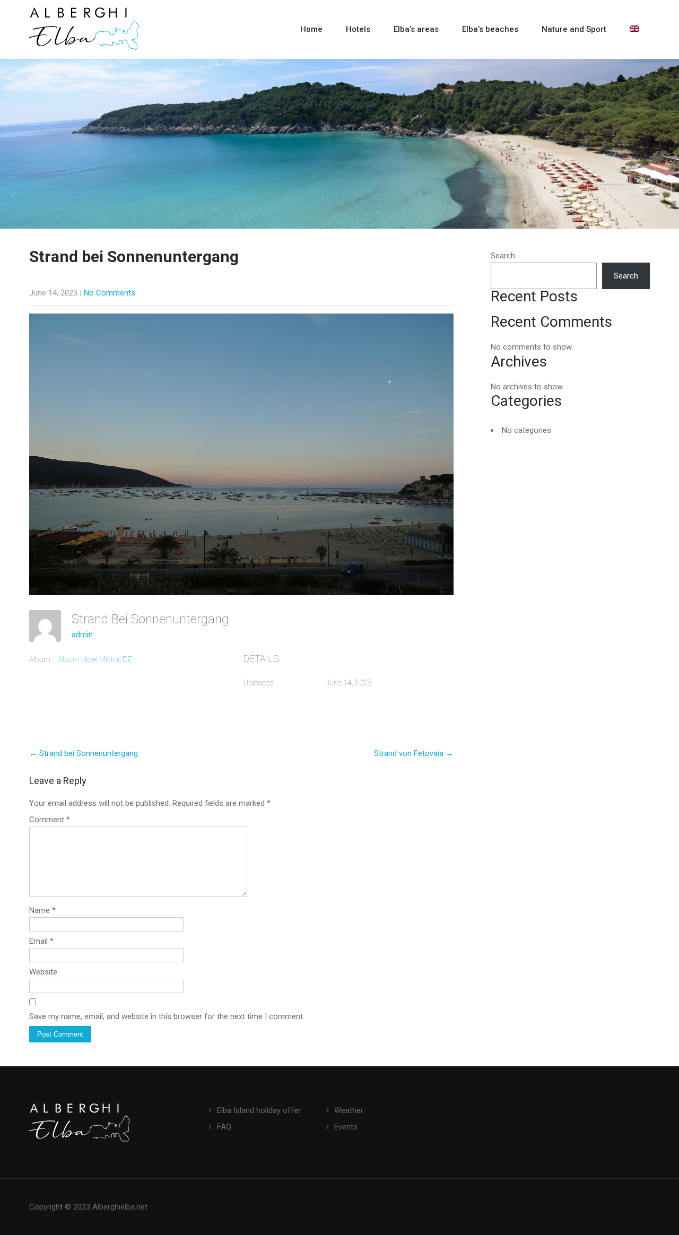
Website (43, 972)
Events (346, 1127)
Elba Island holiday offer (259, 1110)
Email (41, 941)
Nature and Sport (574, 29)
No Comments (109, 293)
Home (311, 29)
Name (42, 910)
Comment (49, 819)
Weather (348, 1110)
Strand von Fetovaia (414, 753)
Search (503, 255)
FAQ (224, 1127)
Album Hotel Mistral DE (95, 659)
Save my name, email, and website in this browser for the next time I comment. (166, 1016)
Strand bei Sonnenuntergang (83, 753)
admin (82, 634)
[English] (634, 29)
